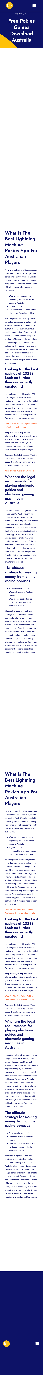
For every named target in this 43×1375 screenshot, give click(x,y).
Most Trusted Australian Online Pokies (21, 471)
